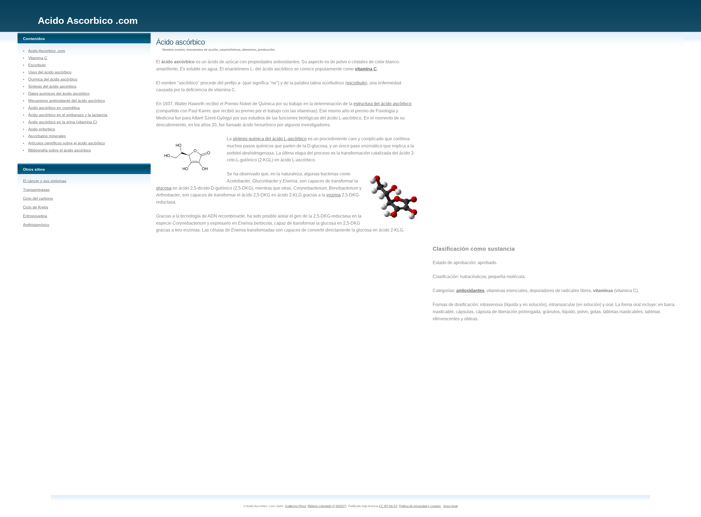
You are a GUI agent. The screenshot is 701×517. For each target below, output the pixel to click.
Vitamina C (37, 58)
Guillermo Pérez (295, 506)
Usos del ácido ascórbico (49, 72)
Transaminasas (36, 189)
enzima (333, 195)
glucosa (163, 188)
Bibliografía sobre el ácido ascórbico (59, 150)
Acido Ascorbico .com (46, 50)
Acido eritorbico (41, 129)
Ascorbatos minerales (47, 136)
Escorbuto (37, 65)
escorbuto (356, 83)
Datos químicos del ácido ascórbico (59, 93)
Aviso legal (450, 506)
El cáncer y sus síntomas (44, 181)
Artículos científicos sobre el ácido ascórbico (66, 143)
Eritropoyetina (35, 216)
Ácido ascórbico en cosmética (54, 107)
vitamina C (366, 69)
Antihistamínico (36, 224)
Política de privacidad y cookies (420, 506)
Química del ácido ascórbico (52, 79)
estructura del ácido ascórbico (383, 103)
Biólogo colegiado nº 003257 (327, 506)
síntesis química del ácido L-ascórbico (270, 138)
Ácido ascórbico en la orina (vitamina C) (62, 122)
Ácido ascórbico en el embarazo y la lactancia (67, 115)
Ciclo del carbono (38, 198)
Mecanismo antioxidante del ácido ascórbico (66, 100)
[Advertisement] (463, 152)
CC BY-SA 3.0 (388, 506)
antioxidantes (470, 290)
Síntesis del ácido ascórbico (52, 86)
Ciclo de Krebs (35, 207)
